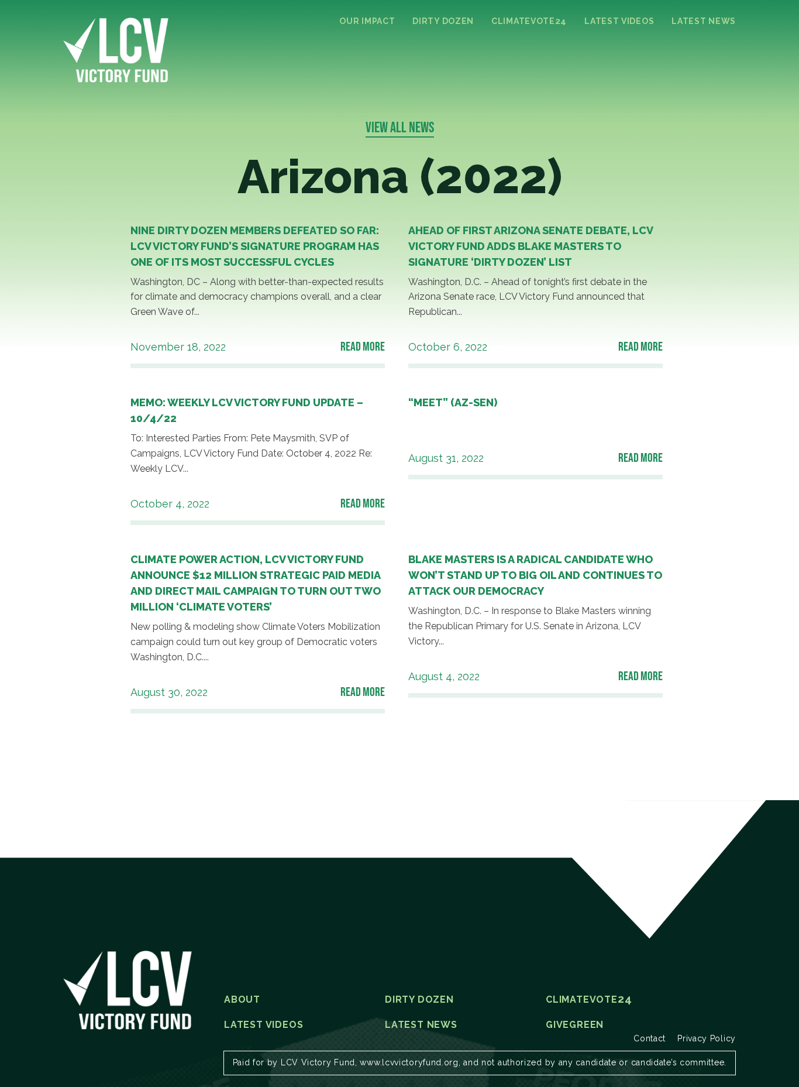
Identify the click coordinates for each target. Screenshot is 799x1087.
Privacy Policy (706, 1038)
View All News (400, 127)
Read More (362, 346)
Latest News (703, 21)
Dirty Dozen (443, 21)
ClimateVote (529, 21)
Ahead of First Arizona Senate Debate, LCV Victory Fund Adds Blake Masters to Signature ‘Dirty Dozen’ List (530, 246)
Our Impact (367, 21)
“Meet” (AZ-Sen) (452, 402)
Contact (649, 1038)
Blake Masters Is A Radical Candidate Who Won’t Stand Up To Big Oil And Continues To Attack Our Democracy (535, 575)
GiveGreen (575, 1025)
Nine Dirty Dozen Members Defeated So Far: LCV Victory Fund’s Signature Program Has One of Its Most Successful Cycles (254, 246)
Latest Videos (619, 21)
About (242, 1000)
